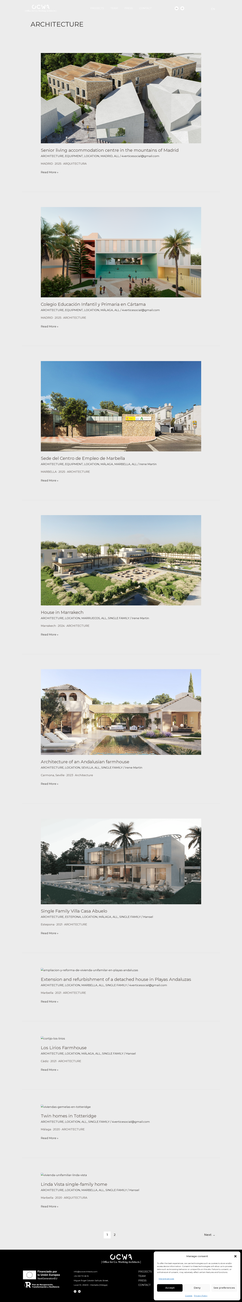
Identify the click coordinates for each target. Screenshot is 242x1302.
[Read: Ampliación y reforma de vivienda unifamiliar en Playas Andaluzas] (89, 970)
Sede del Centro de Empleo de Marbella (83, 458)
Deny (197, 1287)
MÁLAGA (107, 310)
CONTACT (145, 8)
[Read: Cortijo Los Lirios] (53, 1038)
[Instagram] (182, 8)
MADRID (107, 156)
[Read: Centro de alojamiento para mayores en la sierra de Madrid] (121, 98)
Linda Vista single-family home (74, 1184)
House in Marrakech (62, 612)
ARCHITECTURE (52, 156)
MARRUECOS (90, 618)
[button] (235, 1256)
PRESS (128, 8)
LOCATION (91, 156)
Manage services (166, 1278)
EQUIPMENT (74, 156)
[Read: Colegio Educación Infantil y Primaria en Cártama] (121, 252)
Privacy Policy (200, 1295)
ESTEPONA (73, 916)
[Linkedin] (176, 8)
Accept (170, 1287)
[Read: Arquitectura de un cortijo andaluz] (121, 711)
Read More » (49, 172)
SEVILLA (87, 767)
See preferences (224, 1287)
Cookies (188, 1295)
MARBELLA (122, 464)
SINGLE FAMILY (118, 618)
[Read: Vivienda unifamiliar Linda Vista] (64, 1175)
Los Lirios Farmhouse (64, 1047)
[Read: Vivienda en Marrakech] (121, 560)
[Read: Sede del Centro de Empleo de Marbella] (121, 406)
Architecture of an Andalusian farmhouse (85, 761)
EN (213, 9)
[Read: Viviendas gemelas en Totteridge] (66, 1106)
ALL (116, 156)
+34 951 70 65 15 (81, 1276)
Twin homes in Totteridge (68, 1116)
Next (209, 1235)
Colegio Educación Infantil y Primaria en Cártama (93, 304)
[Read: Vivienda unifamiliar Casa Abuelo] (121, 861)
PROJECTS (97, 8)
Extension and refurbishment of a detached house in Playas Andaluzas (116, 979)
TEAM (114, 8)
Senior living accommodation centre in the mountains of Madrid (110, 150)
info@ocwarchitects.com (85, 1271)
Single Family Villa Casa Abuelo (74, 911)
